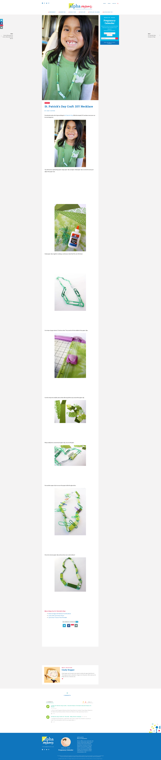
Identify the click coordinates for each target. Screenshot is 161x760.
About (104, 3)
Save (2, 25)
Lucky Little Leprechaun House (56, 615)
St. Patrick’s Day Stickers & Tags (152, 36)
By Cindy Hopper (50, 110)
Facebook (1, 23)
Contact (114, 3)
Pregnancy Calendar (65, 750)
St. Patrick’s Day (69, 115)
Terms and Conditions (81, 758)
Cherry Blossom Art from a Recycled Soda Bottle (8, 37)
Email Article (1, 27)
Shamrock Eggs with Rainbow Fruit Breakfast (59, 613)
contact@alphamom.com (48, 746)
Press (109, 3)
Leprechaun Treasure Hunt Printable (57, 617)
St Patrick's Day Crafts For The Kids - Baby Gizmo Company (66, 716)
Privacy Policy (90, 758)
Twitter (1, 20)
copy (77, 621)
